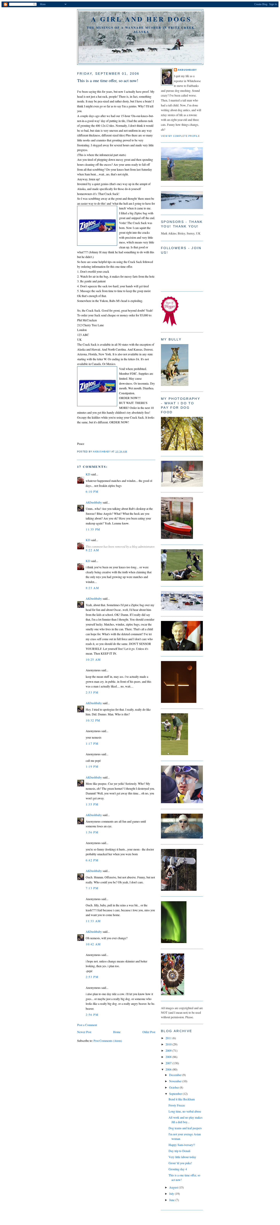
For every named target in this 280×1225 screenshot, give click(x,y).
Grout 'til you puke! (180, 1163)
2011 (169, 1038)
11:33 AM (93, 921)
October (174, 1087)
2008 (169, 1057)
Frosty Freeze (177, 1105)
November (175, 1081)
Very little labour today (182, 1157)
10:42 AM (93, 944)
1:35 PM (92, 804)
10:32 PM (93, 720)
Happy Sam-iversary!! (182, 1145)
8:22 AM (92, 550)
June (172, 1200)
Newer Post (84, 1032)
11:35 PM (93, 529)
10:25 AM (93, 659)
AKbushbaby (94, 502)
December (175, 1075)
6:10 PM (92, 491)
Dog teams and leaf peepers (185, 1128)
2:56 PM (92, 1015)
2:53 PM (92, 692)
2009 (169, 1050)
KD (88, 474)
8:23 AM (92, 588)
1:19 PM (92, 766)
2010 (169, 1044)
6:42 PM (92, 860)
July (172, 1194)
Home (117, 1032)
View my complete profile (180, 136)
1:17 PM (92, 743)
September (176, 1094)
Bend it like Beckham (182, 1099)
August (174, 1187)
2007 (169, 1063)
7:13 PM (92, 888)
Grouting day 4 (178, 1169)
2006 (169, 1069)
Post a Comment (87, 1025)
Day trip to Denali (179, 1151)
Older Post (148, 1032)
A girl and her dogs (141, 19)
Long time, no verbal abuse (185, 1111)
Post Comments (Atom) (108, 1041)
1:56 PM (92, 832)
